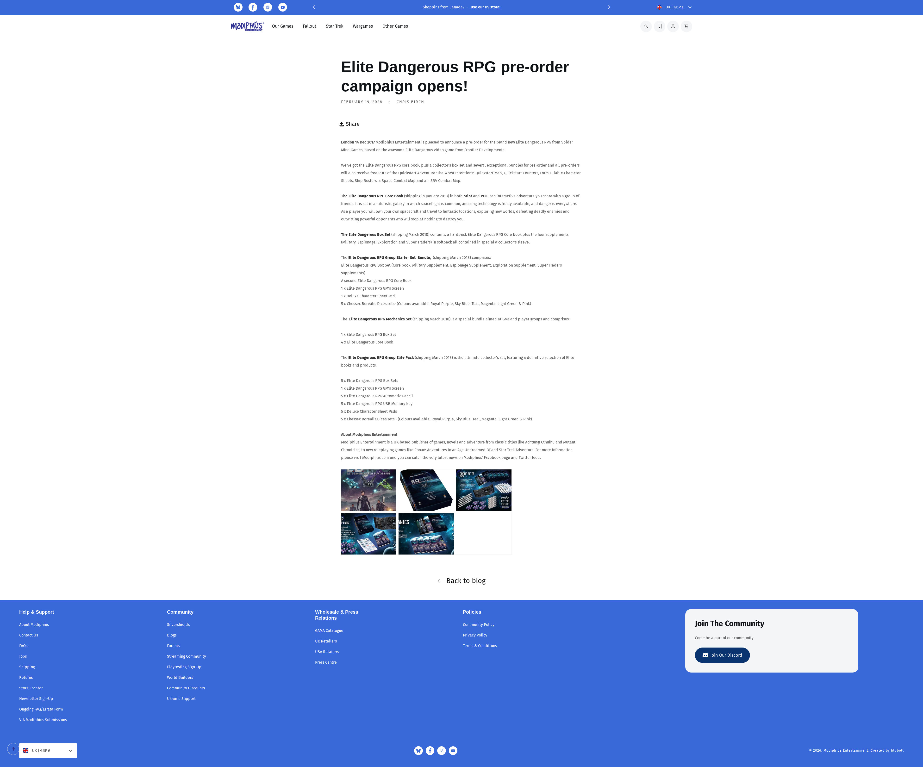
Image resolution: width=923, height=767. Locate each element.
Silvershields (178, 624)
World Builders (180, 677)
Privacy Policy (475, 635)
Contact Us (28, 635)
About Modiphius (34, 624)
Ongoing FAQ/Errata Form (41, 709)
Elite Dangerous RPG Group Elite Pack (381, 357)
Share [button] (353, 124)
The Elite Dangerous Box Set (365, 234)
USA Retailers (327, 651)
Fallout (309, 26)
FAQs (23, 645)
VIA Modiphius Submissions (43, 719)
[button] (314, 7)
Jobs (23, 656)
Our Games (282, 26)
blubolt (897, 750)
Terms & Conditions (480, 645)
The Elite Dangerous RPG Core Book (372, 196)
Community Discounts (186, 688)
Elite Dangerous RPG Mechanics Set (380, 319)
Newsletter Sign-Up (36, 698)
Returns (26, 677)
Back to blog (466, 581)
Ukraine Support (181, 698)
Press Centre (326, 662)
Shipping (27, 667)
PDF (484, 196)
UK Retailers (326, 641)
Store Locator (31, 688)
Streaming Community (186, 656)
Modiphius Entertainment (845, 750)
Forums (173, 645)
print (468, 196)
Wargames (363, 26)
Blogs (171, 635)
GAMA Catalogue (329, 630)
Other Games (395, 26)
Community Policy (478, 624)
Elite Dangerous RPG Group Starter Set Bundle (389, 257)
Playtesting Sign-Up (184, 667)
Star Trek (334, 26)
